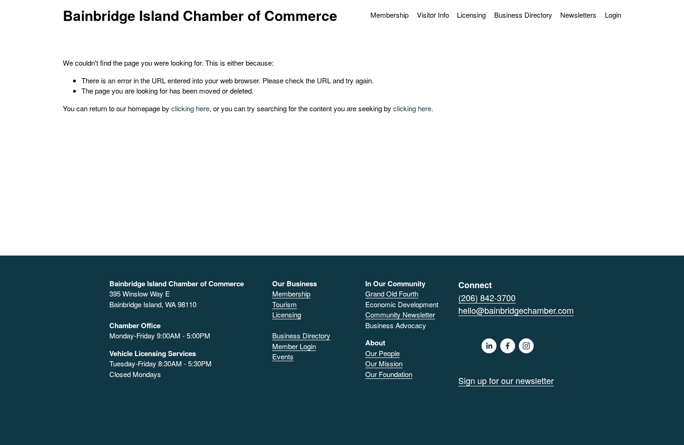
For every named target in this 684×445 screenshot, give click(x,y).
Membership (291, 293)
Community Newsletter (400, 314)
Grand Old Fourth (391, 293)
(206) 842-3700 (487, 297)
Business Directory (523, 15)
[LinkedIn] (489, 345)
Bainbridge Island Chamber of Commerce (200, 15)
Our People (382, 353)
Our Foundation (388, 374)
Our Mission (383, 363)
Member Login (294, 346)
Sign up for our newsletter (506, 380)
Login (613, 15)
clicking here (190, 108)
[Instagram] (526, 345)
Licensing (471, 15)
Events (283, 356)
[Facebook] (507, 345)
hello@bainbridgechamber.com (516, 310)
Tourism (284, 304)
